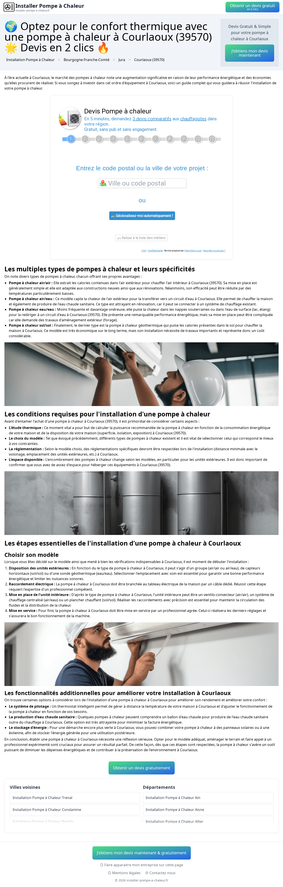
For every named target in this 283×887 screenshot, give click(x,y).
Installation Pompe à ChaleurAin (173, 797)
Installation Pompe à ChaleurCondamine (47, 809)
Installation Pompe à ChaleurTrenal (42, 797)
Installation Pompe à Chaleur (30, 59)
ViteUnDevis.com (193, 250)
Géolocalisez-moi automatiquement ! (144, 216)
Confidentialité (155, 250)
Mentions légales (126, 872)
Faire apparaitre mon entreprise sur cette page (143, 864)
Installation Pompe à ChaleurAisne (175, 809)
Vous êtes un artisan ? (214, 250)
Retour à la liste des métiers (143, 238)
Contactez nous (162, 872)
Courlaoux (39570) (149, 59)
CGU (144, 250)
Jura (122, 59)
